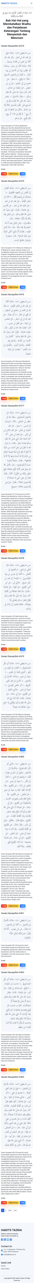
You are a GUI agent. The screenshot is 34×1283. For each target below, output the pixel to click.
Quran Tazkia (5, 1269)
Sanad (4, 174)
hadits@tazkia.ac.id (10, 1254)
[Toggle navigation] (31, 3)
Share (22, 174)
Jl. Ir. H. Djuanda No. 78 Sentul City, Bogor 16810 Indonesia (14, 1250)
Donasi (3, 1266)
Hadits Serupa (13, 174)
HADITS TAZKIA (9, 3)
